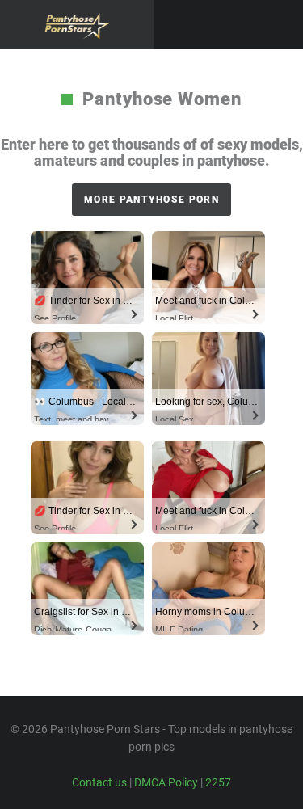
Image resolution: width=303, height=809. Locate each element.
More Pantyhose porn (151, 199)
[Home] (77, 24)
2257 (218, 782)
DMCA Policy (166, 782)
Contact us (99, 782)
